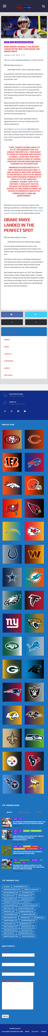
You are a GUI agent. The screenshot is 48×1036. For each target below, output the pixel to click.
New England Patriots (12, 299)
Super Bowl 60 (27, 899)
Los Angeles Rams (28, 914)
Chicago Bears (10, 924)
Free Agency (8, 375)
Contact (43, 1031)
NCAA (26, 902)
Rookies (7, 368)
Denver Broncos (28, 927)
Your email (6, 961)
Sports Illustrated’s (20, 129)
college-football (11, 905)
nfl (25, 299)
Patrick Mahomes (10, 927)
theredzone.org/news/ (17, 396)
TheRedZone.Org (14, 1028)
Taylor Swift (26, 930)
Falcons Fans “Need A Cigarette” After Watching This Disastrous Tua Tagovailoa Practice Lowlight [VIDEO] (28, 866)
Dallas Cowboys (10, 899)
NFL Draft (33, 299)
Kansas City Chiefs (31, 889)
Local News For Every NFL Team (12, 1031)
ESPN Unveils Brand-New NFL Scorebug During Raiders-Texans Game (27, 852)
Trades (6, 347)
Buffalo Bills (9, 911)
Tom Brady (25, 917)
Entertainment (25, 924)
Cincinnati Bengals (25, 933)
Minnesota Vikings (22, 294)
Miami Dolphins (28, 936)
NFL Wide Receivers (11, 892)
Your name (6, 952)
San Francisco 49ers (12, 902)
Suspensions (8, 361)
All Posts (35, 1031)
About (27, 1031)
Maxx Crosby (9, 933)
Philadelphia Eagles (26, 908)
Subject (5, 971)
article (9, 60)
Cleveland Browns (26, 911)
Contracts (8, 354)
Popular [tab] (39, 812)
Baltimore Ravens (28, 920)
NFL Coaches (9, 895)
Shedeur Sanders (10, 920)
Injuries (7, 339)
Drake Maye (9, 294)
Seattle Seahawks (25, 895)
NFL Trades (36, 303)
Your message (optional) (11, 980)
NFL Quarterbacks (11, 303)
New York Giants (10, 917)
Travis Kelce (9, 908)
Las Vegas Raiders (10, 914)
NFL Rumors (25, 303)
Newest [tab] (9, 812)
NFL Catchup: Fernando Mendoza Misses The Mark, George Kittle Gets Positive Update (29, 822)
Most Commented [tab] (24, 812)
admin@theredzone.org (17, 404)
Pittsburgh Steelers (30, 905)
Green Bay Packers (11, 930)
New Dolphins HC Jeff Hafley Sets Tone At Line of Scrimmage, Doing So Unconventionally (28, 837)
